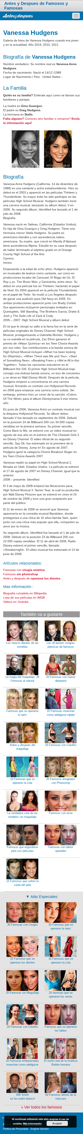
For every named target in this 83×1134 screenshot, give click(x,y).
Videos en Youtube (16, 601)
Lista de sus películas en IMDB (24, 597)
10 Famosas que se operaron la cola (22, 781)
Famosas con (24, 570)
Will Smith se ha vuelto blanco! (22, 1096)
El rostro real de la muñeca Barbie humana (60, 1062)
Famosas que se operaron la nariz (22, 713)
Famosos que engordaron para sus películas (22, 849)
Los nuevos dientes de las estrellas (22, 645)
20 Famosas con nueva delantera (60, 679)
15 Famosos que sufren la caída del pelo (22, 883)
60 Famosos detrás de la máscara (60, 1096)
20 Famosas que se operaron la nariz (61, 926)
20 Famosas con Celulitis (60, 745)
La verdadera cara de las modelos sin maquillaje (22, 815)
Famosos (20, 574)
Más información (32, 1123)
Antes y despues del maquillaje (22, 747)
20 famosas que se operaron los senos (61, 994)
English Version (40, 1128)
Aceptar (57, 1123)
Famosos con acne (61, 813)
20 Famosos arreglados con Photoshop (60, 781)
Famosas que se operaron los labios (61, 1028)
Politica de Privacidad (15, 1128)
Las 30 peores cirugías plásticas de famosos (61, 645)
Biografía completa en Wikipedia (25, 593)
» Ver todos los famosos (41, 1107)
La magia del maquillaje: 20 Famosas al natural (22, 679)
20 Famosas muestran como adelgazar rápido (61, 713)
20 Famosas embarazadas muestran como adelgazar (22, 1062)
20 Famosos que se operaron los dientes (22, 960)
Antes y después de (31, 578)
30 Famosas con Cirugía (22, 924)
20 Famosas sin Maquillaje (22, 992)
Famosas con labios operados (60, 849)
